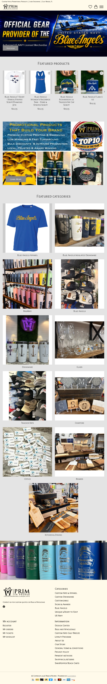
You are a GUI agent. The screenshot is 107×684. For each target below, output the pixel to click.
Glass (79, 367)
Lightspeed (71, 676)
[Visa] (64, 680)
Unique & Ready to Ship (66, 612)
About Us (59, 640)
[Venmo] (51, 680)
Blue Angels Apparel (27, 255)
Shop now (11, 48)
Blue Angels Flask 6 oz (93, 98)
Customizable (62, 600)
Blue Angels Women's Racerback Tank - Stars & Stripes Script (40, 101)
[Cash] (55, 680)
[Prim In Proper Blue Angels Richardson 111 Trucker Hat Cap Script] (66, 82)
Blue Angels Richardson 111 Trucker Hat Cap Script (66, 101)
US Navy (59, 615)
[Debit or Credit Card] (42, 680)
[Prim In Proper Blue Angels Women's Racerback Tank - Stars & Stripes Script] (40, 82)
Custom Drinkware (64, 596)
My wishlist (9, 636)
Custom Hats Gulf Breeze (67, 633)
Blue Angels (79, 311)
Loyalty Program (63, 636)
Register (7, 625)
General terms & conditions (69, 648)
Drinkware (27, 367)
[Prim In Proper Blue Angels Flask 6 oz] (92, 82)
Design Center (62, 625)
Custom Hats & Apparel (66, 593)
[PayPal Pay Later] (46, 680)
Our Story (60, 644)
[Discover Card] (73, 680)
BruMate (27, 311)
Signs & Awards (62, 604)
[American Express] (68, 680)
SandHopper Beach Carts (67, 663)
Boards (79, 479)
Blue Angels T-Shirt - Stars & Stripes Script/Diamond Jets (14, 101)
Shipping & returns (64, 659)
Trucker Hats (27, 423)
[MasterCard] (59, 680)
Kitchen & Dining (53, 535)
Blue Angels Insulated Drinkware (79, 255)
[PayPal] (37, 680)
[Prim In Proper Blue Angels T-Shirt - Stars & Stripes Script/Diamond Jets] (14, 82)
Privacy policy (62, 652)
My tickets (8, 633)
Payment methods (63, 655)
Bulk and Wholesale (65, 629)
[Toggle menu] (101, 7)
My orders (8, 629)
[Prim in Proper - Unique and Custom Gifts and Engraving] (10, 7)
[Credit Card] (33, 680)
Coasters (79, 423)
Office (27, 479)
